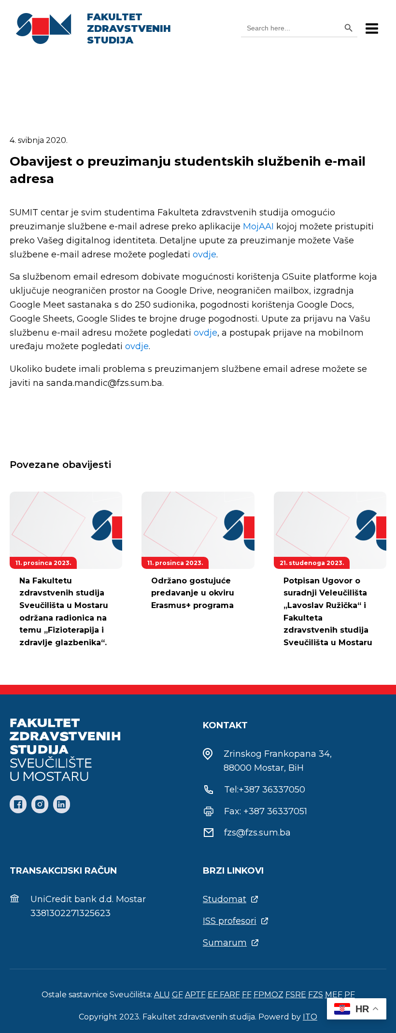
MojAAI (258, 226)
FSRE (295, 994)
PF (349, 994)
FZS (315, 994)
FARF (230, 994)
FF (247, 994)
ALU (162, 994)
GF (177, 994)
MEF (333, 994)
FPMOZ (268, 994)
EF (214, 994)
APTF (195, 994)
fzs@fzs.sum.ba (257, 832)
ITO (310, 1016)
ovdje (204, 254)
